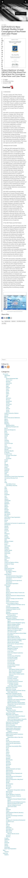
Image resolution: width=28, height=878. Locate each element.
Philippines (7, 533)
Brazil (5, 431)
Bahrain (6, 416)
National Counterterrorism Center (15, 803)
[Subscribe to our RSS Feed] (8, 367)
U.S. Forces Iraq (10, 662)
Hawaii (7, 747)
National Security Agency (13, 642)
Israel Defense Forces (11, 484)
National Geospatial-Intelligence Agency (16, 639)
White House (9, 832)
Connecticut (8, 610)
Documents (5, 374)
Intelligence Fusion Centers (13, 701)
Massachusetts (9, 759)
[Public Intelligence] (14, 7)
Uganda (7, 411)
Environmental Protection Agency (13, 726)
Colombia (6, 440)
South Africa (7, 551)
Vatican (6, 841)
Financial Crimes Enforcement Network (16, 716)
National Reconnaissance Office (14, 640)
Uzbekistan (6, 839)
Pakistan (6, 526)
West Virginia (9, 830)
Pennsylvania (9, 814)
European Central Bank (11, 455)
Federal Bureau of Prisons (12, 732)
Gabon (7, 389)
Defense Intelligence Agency (13, 624)
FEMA (7, 738)
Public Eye (5, 853)
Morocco (8, 399)
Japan (5, 488)
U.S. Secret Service (11, 705)
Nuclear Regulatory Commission (13, 794)
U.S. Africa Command (12, 649)
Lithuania (6, 502)
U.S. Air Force (10, 651)
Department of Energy (11, 689)
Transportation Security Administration (16, 704)
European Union (8, 454)
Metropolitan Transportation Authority (16, 790)
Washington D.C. (10, 829)
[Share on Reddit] (7, 318)
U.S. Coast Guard (11, 660)
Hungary (6, 472)
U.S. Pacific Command (12, 678)
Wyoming (8, 836)
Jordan (5, 490)
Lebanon (6, 499)
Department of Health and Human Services (15, 690)
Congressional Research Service (13, 609)
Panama (6, 529)
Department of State (10, 713)
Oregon (7, 811)
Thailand (6, 561)
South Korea (7, 553)
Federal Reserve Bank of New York (15, 737)
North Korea (7, 518)
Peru (5, 532)
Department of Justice (11, 710)
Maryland (8, 758)
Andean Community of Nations (11, 413)
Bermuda (6, 422)
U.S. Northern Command (12, 677)
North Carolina (9, 791)
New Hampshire (9, 784)
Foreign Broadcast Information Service (16, 604)
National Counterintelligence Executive (16, 802)
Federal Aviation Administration (13, 728)
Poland (6, 535)
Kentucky (8, 755)
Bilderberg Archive (10, 425)
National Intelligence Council (14, 805)
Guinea (7, 390)
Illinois (7, 750)
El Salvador (7, 452)
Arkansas (8, 591)
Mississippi (8, 764)
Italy (5, 487)
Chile (5, 437)
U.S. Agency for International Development (15, 820)
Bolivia (6, 428)
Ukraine (6, 567)
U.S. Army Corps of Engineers (14, 655)
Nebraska (8, 781)
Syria (5, 559)
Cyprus (6, 446)
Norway (6, 520)
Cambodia (6, 434)
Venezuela (6, 842)
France (5, 461)
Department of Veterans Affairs (14, 630)
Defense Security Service (13, 627)
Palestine (6, 527)
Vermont (8, 824)
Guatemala (6, 469)
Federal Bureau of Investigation (13, 729)
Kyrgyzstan (7, 494)
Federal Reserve (9, 735)
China (5, 439)
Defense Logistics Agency (13, 625)
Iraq (5, 481)
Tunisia (7, 410)
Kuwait (6, 493)
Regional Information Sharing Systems (16, 702)
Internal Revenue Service (13, 717)
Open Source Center (12, 806)
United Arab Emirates (9, 568)
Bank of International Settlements (12, 417)
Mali (7, 396)
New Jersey (8, 785)
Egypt (7, 386)
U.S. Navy (3, 24)
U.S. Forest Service (11, 615)
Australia (6, 414)
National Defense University (13, 637)
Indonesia (6, 475)
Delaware (8, 612)
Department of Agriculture (12, 613)
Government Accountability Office (13, 746)
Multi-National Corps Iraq (13, 636)
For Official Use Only (21, 321)
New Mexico (8, 787)
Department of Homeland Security (13, 693)
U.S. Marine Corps (11, 666)
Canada (6, 435)
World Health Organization (12, 583)
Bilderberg (6, 423)
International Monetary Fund (11, 478)
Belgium (6, 420)
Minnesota (8, 762)
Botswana (8, 381)
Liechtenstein (7, 500)
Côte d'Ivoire (9, 383)
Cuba (5, 445)
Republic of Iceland (8, 541)
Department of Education (11, 687)
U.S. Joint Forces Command (13, 665)
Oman (5, 521)
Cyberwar (13, 321)
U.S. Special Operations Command (15, 681)
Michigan (6, 509)
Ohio (7, 808)
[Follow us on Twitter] (5, 367)
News (4, 850)
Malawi (6, 505)
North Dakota (9, 793)
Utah (7, 823)
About (17, 13)
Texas (7, 818)
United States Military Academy (14, 686)
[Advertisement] (14, 341)
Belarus (6, 419)
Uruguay (6, 838)
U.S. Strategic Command (12, 683)
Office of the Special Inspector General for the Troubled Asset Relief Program (17, 719)
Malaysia (6, 506)
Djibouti (8, 384)
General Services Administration (13, 743)
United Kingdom (8, 570)
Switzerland (7, 558)
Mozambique (9, 401)
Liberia (7, 393)
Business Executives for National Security (15, 595)
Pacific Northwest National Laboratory (14, 812)
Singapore (6, 548)
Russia (5, 544)
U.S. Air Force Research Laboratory (15, 652)
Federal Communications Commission (14, 734)
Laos (5, 496)
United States (7, 585)
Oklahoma (8, 809)
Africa (5, 377)
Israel (5, 482)
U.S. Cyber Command (13, 684)
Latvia (5, 497)
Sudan (7, 407)
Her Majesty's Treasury (11, 571)
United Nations (7, 574)
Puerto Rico (7, 538)
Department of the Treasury (12, 714)
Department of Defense (11, 618)
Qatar (5, 539)
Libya (7, 395)
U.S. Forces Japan (11, 663)
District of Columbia (10, 725)
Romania (6, 542)
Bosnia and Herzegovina (10, 429)
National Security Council (13, 833)
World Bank (7, 847)
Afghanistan (7, 375)
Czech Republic (7, 448)
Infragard (9, 731)
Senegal (8, 402)
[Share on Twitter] (4, 318)
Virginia (8, 826)
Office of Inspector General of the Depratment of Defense (15, 647)
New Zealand (7, 514)
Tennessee (8, 817)
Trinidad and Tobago (9, 564)
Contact (23, 13)
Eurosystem (8, 458)
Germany (6, 466)
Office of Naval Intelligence (15, 672)
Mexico (6, 508)
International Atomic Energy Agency (14, 576)
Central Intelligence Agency (12, 603)
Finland (6, 460)
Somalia (8, 405)
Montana (8, 767)
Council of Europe (8, 443)
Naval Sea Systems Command (15, 671)
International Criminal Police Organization (14, 476)
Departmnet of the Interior (12, 723)
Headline (6, 854)
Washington (8, 827)
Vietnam (6, 845)
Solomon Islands (8, 550)
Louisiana (8, 756)
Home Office (8, 573)
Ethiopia (8, 387)
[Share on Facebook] (2, 318)
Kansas (7, 753)
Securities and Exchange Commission (14, 815)
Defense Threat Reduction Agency (15, 628)
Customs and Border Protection (14, 695)
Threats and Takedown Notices (11, 562)
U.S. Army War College (12, 657)
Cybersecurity (7, 321)
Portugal (6, 536)
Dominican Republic (9, 451)
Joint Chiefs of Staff (11, 631)
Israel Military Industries (11, 485)
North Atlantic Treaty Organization (12, 517)
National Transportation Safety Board (14, 779)
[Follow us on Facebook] (2, 367)
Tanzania (8, 408)
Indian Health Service (12, 692)
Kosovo (6, 491)
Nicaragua (6, 515)
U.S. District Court (10, 821)
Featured (6, 851)
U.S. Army (9, 654)
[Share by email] (11, 318)
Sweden (6, 556)
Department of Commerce (12, 616)
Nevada (7, 782)
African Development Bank (12, 378)
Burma (5, 432)
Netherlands (7, 512)
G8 (5, 463)
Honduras (6, 470)
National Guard (9, 772)
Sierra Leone (9, 404)
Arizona (7, 589)
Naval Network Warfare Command (16, 669)
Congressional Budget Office (12, 607)
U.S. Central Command (12, 658)
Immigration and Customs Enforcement (16, 699)
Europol (8, 457)
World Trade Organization (10, 848)
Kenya (7, 392)
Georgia (6, 464)
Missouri (8, 765)
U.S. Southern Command (12, 680)
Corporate (6, 442)
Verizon (6, 844)
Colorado (8, 606)
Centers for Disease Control (12, 601)
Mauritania (8, 398)
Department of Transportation (13, 722)
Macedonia (6, 503)
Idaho (7, 749)
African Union (9, 380)
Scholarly (6, 547)
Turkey (5, 565)
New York (8, 788)
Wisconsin (8, 835)
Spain (5, 555)
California (8, 597)
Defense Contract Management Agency (16, 622)
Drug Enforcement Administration (15, 711)
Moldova (6, 511)
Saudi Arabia (7, 546)
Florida (7, 740)
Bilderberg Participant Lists (12, 426)
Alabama (8, 586)
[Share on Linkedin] (9, 318)
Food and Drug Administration (13, 741)
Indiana (7, 752)
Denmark (6, 449)
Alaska (7, 588)
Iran (5, 479)
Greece (6, 467)
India (5, 473)
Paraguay (6, 530)
